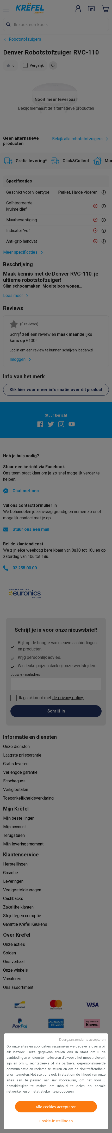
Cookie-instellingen (56, 1120)
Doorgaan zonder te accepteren (82, 1039)
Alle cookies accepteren (56, 1106)
